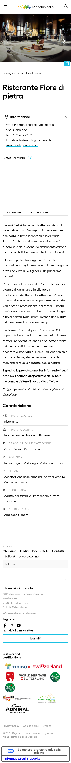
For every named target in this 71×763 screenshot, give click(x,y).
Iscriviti (35, 638)
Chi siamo (9, 551)
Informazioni (20, 117)
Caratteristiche (38, 212)
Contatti (58, 551)
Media (24, 551)
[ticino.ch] (17, 666)
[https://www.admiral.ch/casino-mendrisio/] (17, 708)
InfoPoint (9, 556)
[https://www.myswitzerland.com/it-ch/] (47, 666)
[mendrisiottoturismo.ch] (6, 6)
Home (6, 73)
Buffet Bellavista (14, 158)
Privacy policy (11, 725)
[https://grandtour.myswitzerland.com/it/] (10, 676)
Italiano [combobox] (9, 564)
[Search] (66, 6)
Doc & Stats (40, 551)
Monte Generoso (14, 230)
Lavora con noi (29, 556)
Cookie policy (31, 725)
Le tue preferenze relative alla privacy (39, 751)
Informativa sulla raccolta (22, 758)
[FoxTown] (17, 698)
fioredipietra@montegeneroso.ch (28, 140)
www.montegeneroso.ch (22, 145)
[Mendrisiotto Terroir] (47, 698)
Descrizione (13, 212)
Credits (47, 725)
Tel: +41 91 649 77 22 (19, 135)
